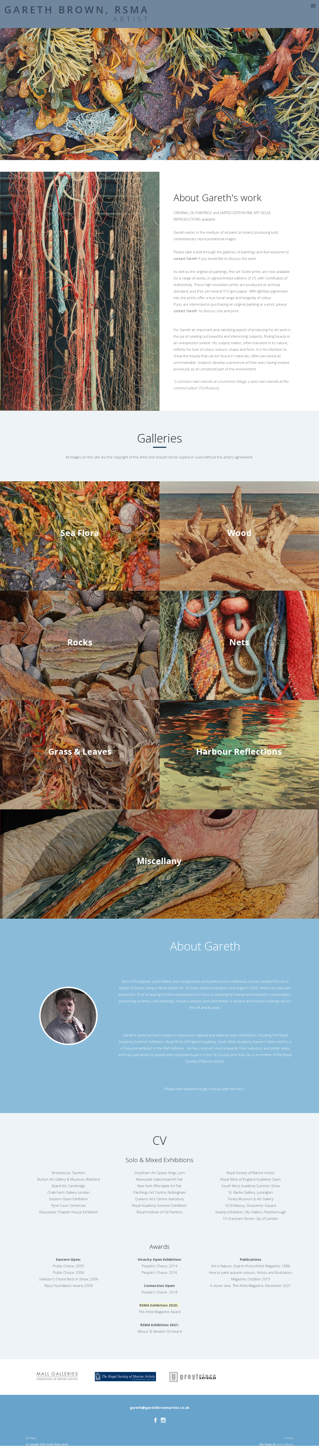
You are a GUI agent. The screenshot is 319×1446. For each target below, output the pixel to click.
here (240, 1088)
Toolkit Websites (284, 1444)
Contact (289, 1438)
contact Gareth (186, 258)
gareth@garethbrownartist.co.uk (159, 1407)
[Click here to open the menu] (313, 6)
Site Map (30, 1438)
